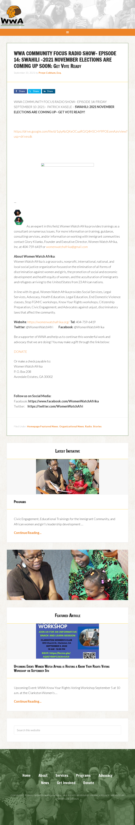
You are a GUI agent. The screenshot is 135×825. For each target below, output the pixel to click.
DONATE (20, 351)
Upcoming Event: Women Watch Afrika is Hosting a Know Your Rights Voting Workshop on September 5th (62, 668)
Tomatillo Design (67, 798)
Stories (97, 426)
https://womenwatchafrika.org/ (48, 322)
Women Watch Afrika (12, 16)
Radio (88, 426)
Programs (20, 501)
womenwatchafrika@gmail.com (67, 247)
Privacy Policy (100, 795)
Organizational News (71, 426)
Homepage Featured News (42, 426)
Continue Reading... (27, 533)
